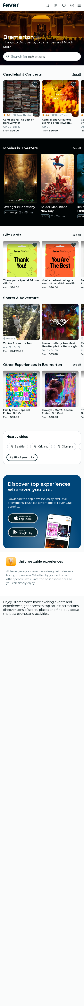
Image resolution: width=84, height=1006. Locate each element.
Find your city (24, 457)
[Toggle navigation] (79, 5)
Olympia (67, 446)
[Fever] (11, 5)
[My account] (72, 5)
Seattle (20, 446)
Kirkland (43, 446)
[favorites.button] (34, 84)
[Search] (47, 5)
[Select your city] (55, 5)
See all (76, 74)
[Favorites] (64, 5)
